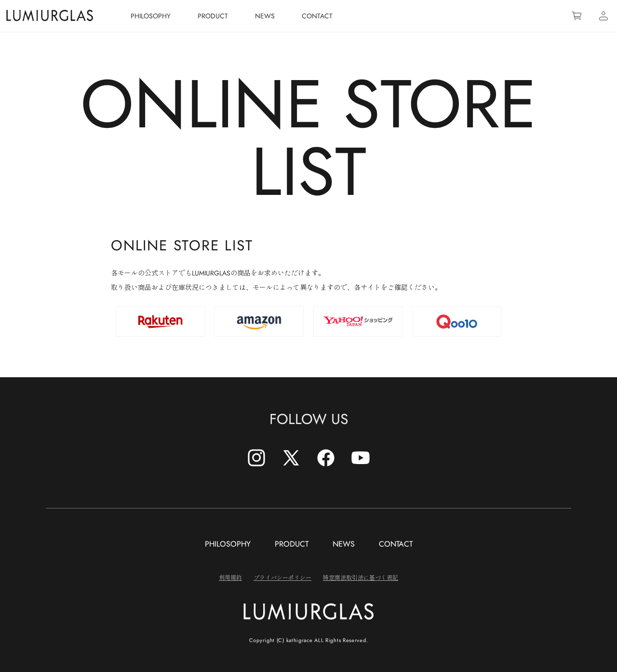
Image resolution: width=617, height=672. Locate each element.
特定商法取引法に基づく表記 (360, 577)
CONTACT (396, 543)
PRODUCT (291, 543)
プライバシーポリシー (282, 577)
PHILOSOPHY (228, 543)
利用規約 (230, 577)
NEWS (344, 543)
